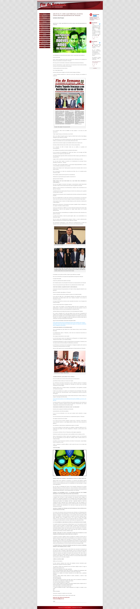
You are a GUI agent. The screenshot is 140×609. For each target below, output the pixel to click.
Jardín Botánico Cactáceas (44, 39)
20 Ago (93, 24)
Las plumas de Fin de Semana (44, 19)
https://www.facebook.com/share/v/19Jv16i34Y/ (97, 62)
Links (45, 45)
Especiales (45, 21)
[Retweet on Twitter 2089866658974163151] (95, 64)
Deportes (44, 35)
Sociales (44, 33)
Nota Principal (60, 17)
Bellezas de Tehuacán (45, 43)
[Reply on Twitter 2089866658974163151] (93, 64)
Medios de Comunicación (44, 31)
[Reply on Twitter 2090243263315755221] (93, 37)
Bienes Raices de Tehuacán (45, 23)
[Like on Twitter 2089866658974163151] (97, 64)
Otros (45, 47)
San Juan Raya (44, 41)
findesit (55, 17)
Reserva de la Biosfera (45, 37)
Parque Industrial (45, 27)
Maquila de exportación (45, 25)
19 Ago (93, 42)
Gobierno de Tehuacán (45, 29)
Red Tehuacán (94, 22)
